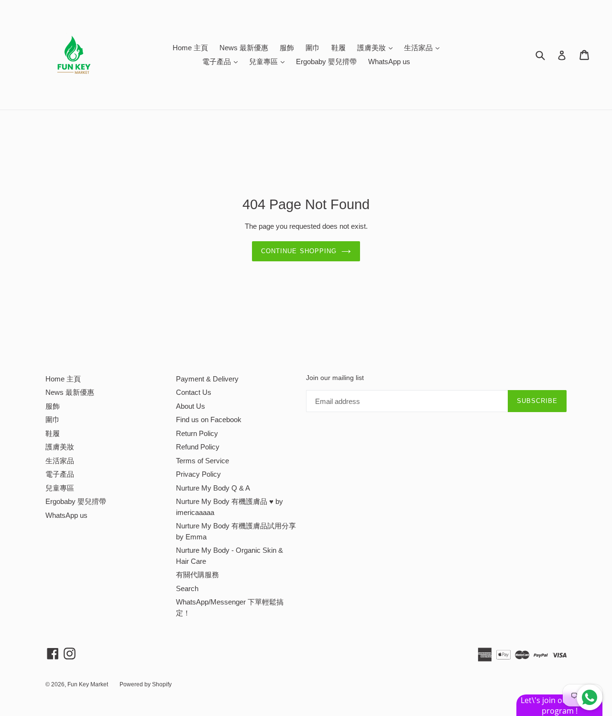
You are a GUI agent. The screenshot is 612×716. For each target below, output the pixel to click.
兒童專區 (269, 61)
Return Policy (197, 433)
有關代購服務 (197, 575)
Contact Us (193, 392)
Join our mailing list (335, 377)
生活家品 (424, 47)
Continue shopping (299, 251)
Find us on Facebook (208, 419)
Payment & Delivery (207, 379)
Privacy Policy (198, 474)
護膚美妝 (377, 47)
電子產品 (222, 61)
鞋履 (338, 48)
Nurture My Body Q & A (213, 488)
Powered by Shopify (146, 684)
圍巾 (313, 48)
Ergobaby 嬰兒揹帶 (326, 61)
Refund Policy (197, 447)
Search (187, 588)
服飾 (287, 48)
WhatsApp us (389, 61)
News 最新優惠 (243, 48)
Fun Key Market (87, 684)
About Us (190, 406)
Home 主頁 (190, 48)
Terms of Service (202, 461)
